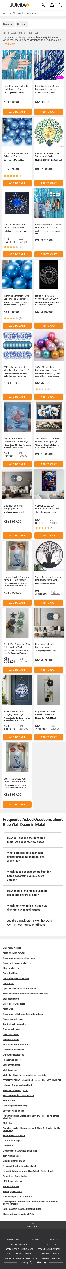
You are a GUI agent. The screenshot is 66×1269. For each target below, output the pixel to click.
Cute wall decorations (13, 1055)
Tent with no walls (12, 1156)
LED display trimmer (13, 1181)
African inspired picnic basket (17, 1196)
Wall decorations (11, 999)
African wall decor (11, 1029)
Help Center (33, 1240)
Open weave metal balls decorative (19, 988)
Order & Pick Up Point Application (21, 1259)
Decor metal (8, 983)
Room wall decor (11, 1039)
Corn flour (8, 1145)
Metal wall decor (11, 968)
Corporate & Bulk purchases (19, 1249)
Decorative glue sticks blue (16, 978)
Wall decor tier (10, 1070)
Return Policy (49, 1244)
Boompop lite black (12, 1191)
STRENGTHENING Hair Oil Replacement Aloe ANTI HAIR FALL (33, 1080)
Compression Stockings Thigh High (20, 1151)
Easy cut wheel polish (13, 1111)
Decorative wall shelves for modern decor (23, 1014)
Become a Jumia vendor (49, 1249)
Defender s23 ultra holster (15, 1176)
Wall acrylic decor (11, 1065)
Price (20, 24)
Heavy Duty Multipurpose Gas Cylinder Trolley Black (28, 1171)
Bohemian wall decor (13, 1019)
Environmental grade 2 (14, 1135)
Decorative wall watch (13, 1049)
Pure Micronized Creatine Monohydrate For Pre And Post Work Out (31, 1117)
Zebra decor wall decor (14, 1004)
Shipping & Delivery (19, 1244)
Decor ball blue (10, 973)
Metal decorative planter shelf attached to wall (25, 993)
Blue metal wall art (12, 948)
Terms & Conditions (51, 1259)
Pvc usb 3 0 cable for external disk (19, 1166)
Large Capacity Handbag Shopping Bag (22, 1209)
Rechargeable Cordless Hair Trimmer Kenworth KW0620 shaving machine (30, 1202)
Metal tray (8, 1123)
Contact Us (53, 1240)
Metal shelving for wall (14, 953)
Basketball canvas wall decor (17, 963)
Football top (9, 1100)
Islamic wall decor (11, 1060)
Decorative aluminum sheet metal (19, 958)
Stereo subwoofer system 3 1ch (18, 1214)
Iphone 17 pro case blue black (17, 1085)
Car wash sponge (11, 1140)
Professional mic (11, 1186)
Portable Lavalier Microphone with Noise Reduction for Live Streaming (32, 1129)
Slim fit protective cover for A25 (18, 1095)
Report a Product (50, 1254)
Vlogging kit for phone (14, 1161)
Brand (6, 24)
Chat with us (13, 1240)
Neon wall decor (11, 1034)
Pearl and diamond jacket (15, 1090)
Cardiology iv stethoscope (15, 1105)
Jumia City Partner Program (20, 1254)
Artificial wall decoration (14, 1024)
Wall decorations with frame (16, 1044)
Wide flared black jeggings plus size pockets (24, 1075)
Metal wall (8, 1009)
